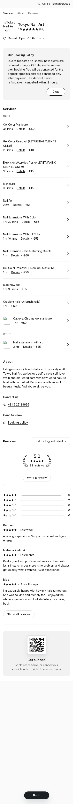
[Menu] (68, 13)
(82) (41, 29)
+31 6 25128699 (60, 3)
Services (8, 13)
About (20, 13)
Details (21, 128)
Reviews (33, 13)
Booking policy (18, 422)
